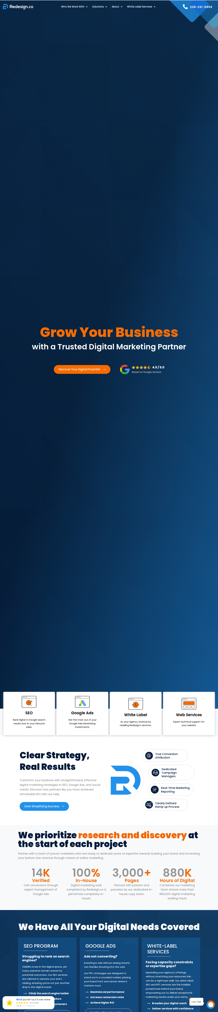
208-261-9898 (201, 7)
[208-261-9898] (185, 6)
